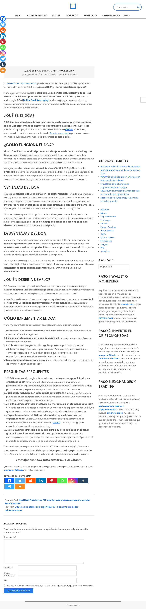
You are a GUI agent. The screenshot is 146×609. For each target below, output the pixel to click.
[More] (20, 486)
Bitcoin (69, 129)
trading (56, 422)
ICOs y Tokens (108, 237)
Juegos (104, 244)
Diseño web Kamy (73, 605)
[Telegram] (9, 486)
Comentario (10, 537)
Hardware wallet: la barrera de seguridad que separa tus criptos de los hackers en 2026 (121, 170)
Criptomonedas (108, 216)
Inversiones (49, 74)
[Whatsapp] (62, 480)
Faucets (105, 223)
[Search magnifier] (138, 7)
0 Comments (71, 74)
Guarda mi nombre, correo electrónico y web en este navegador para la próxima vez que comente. (50, 585)
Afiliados (105, 209)
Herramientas (107, 230)
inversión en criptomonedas (22, 83)
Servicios (105, 251)
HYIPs (103, 234)
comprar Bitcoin (13, 470)
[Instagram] (73, 480)
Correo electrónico (9, 574)
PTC (103, 247)
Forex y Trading (108, 227)
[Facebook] (9, 480)
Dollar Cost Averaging (35, 100)
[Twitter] (20, 480)
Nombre (8, 567)
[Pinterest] (52, 480)
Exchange (105, 220)
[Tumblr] (83, 480)
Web (6, 580)
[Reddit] (31, 480)
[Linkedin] (41, 480)
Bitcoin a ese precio (60, 133)
